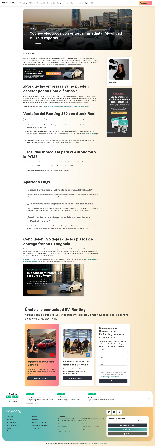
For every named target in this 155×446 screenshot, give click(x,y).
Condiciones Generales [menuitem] (40, 425)
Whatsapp (129, 434)
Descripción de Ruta (66, 432)
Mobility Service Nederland (101, 443)
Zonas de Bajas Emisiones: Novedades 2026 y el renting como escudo (66, 106)
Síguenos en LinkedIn (76, 378)
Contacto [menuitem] (35, 428)
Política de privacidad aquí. (110, 377)
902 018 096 (146, 3)
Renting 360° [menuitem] (10, 419)
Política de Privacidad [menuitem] (39, 422)
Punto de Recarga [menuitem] (12, 425)
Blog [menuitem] (7, 431)
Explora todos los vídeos (40, 378)
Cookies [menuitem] (35, 419)
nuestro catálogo (90, 134)
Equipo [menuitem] (8, 428)
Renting (32, 28)
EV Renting (29, 259)
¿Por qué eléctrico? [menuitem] (12, 422)
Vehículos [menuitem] (9, 417)
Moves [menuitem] (34, 417)
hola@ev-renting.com (128, 425)
